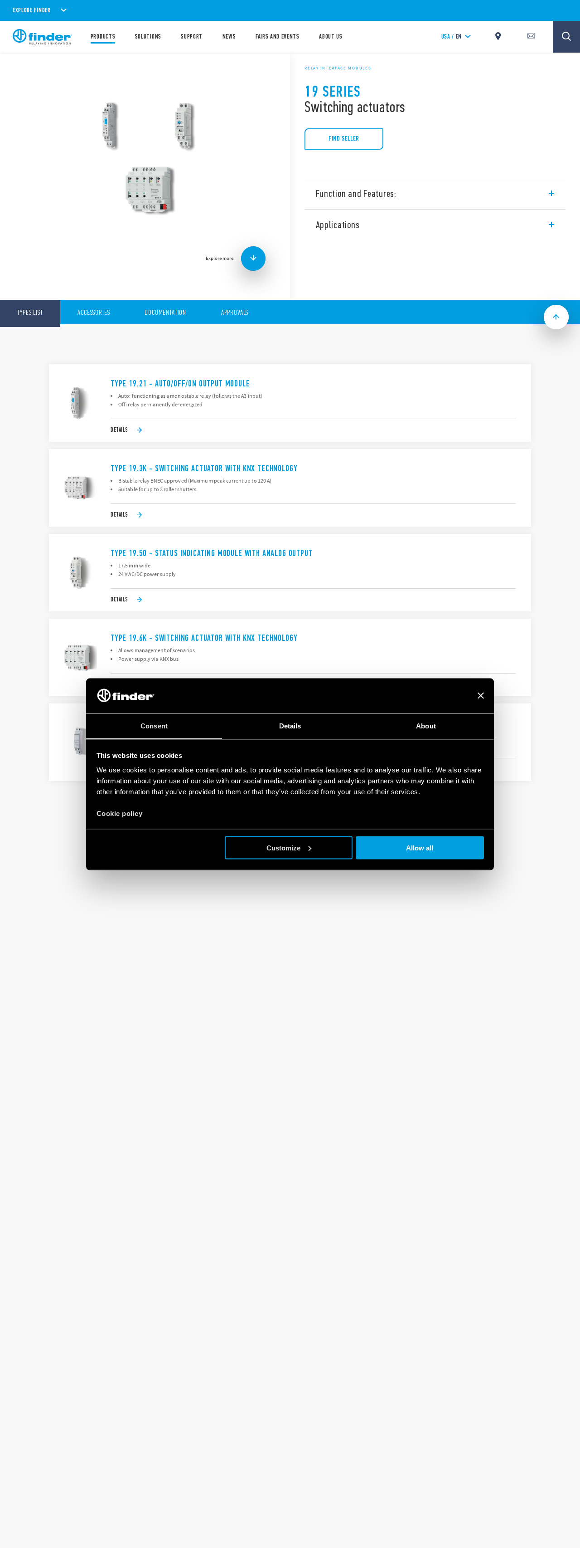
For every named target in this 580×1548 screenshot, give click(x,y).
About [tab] (426, 725)
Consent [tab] (154, 725)
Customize (283, 847)
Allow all (419, 847)
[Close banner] (481, 696)
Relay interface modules (337, 68)
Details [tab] (290, 725)
